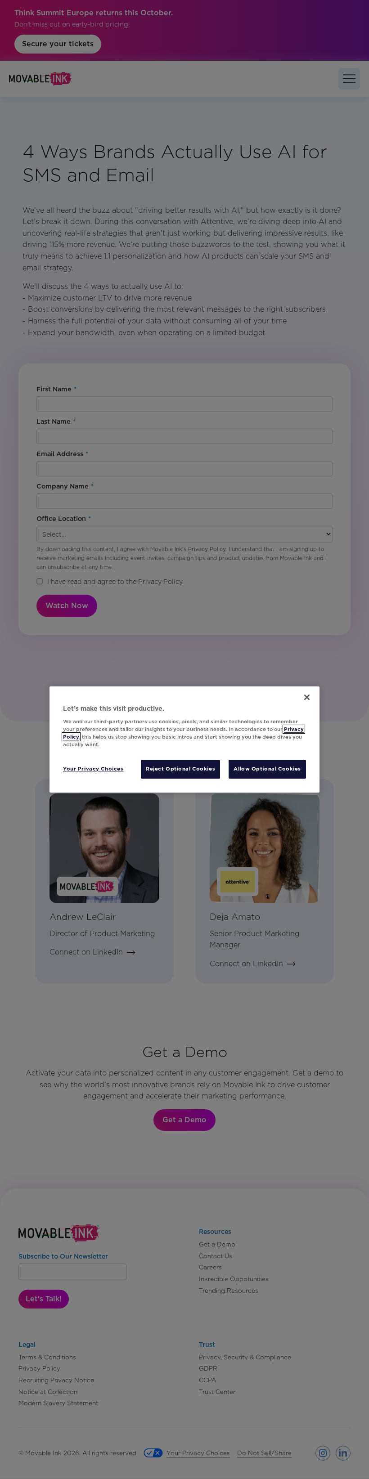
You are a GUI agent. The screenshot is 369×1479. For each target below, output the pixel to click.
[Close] (307, 697)
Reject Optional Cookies (180, 769)
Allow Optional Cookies (267, 769)
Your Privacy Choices (93, 769)
